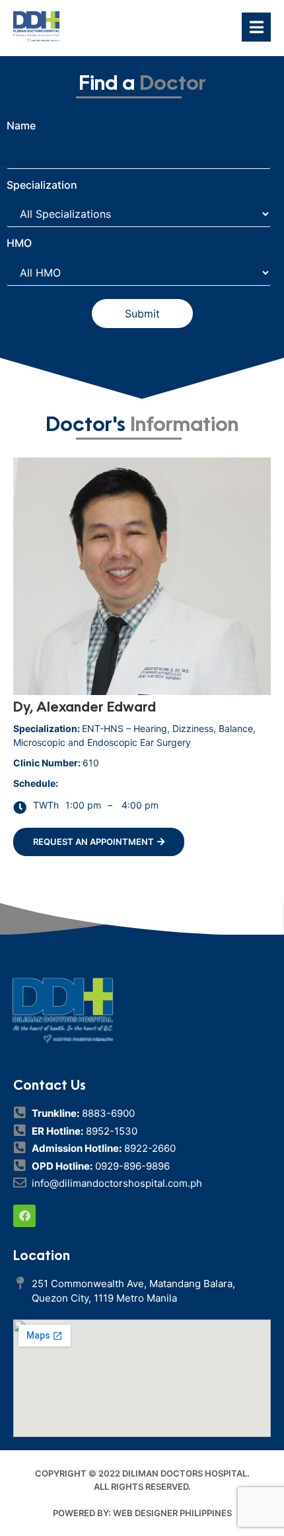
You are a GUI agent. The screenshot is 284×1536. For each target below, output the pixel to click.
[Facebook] (24, 1216)
